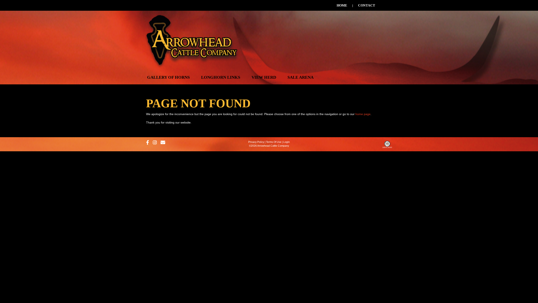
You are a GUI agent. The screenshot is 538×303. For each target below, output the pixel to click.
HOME (342, 5)
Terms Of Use (273, 142)
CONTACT (366, 5)
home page (363, 114)
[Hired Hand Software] (387, 145)
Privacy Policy (256, 142)
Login (286, 142)
